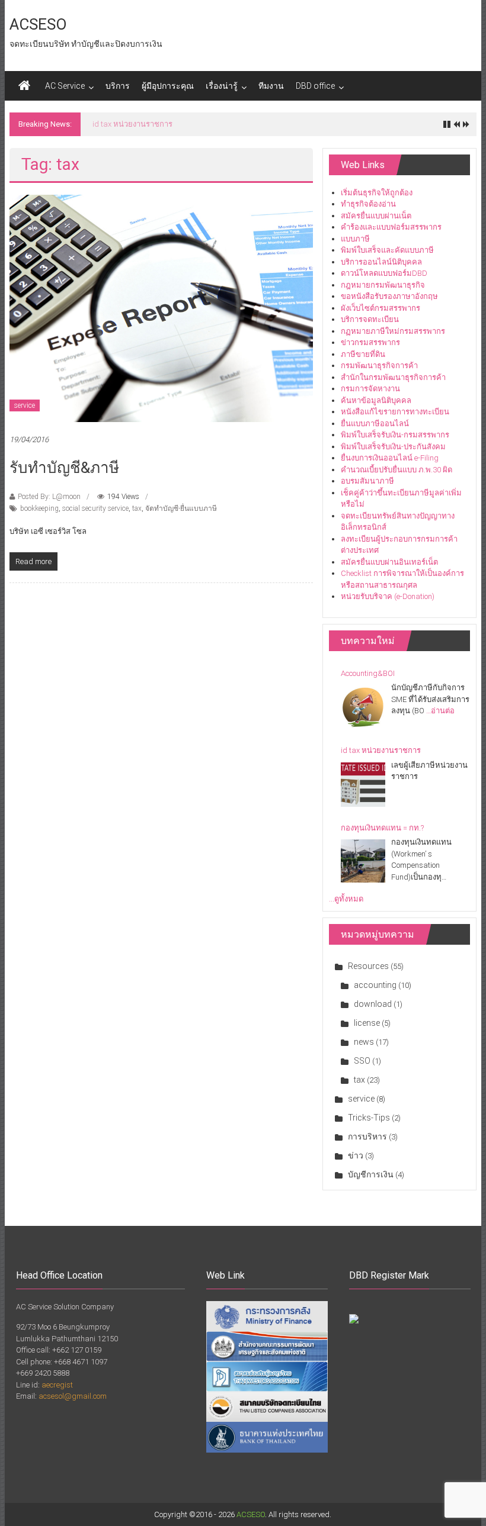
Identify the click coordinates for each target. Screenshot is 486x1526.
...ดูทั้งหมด (346, 898)
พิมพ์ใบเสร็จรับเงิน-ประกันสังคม (393, 446)
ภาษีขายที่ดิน (363, 354)
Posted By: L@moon (49, 496)
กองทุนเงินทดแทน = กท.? (133, 124)
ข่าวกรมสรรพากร (370, 342)
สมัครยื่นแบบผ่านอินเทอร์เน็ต (389, 562)
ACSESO (38, 24)
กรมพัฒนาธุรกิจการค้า (379, 365)
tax (137, 508)
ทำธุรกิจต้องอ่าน (368, 203)
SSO (362, 1060)
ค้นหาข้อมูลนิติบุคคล (376, 400)
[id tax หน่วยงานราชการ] (363, 784)
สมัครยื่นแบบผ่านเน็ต (376, 215)
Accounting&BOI (368, 673)
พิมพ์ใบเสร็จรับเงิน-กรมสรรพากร (395, 434)
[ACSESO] (24, 86)
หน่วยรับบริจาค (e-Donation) (387, 596)
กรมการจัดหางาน (370, 388)
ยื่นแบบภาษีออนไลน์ (375, 423)
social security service (95, 508)
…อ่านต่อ (440, 710)
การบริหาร (367, 1136)
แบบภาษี (355, 238)
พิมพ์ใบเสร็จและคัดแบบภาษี (387, 250)
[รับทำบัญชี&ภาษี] (161, 307)
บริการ (117, 86)
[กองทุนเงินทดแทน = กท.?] (363, 861)
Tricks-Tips (369, 1117)
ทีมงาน (271, 86)
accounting (375, 985)
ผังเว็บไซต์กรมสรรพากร (380, 308)
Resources (368, 966)
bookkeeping (39, 508)
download (373, 1004)
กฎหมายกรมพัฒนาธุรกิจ (383, 285)
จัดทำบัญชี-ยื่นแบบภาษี (181, 508)
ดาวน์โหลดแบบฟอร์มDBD (384, 273)
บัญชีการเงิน (371, 1174)
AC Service (65, 86)
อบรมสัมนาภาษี (367, 481)
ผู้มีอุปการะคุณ (168, 86)
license (367, 1023)
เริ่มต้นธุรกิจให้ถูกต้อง (377, 192)
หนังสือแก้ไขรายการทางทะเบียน (395, 411)
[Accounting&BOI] (363, 707)
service (24, 405)
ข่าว (355, 1155)
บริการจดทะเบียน (370, 319)
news (364, 1042)
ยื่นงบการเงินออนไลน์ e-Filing (390, 457)
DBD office (315, 86)
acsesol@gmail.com (73, 1396)
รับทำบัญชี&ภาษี (64, 468)
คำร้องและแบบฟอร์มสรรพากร (391, 227)
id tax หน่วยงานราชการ (381, 750)
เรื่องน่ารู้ (222, 86)
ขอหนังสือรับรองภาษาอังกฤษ (389, 296)
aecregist (57, 1384)
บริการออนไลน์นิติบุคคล (381, 261)
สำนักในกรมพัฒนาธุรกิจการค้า (393, 377)
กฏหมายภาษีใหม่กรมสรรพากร (393, 331)
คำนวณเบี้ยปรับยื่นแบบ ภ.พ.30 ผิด (396, 469)
